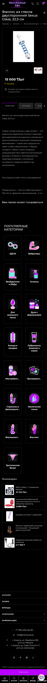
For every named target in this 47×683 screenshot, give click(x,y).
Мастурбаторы (12, 379)
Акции (5, 601)
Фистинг (34, 437)
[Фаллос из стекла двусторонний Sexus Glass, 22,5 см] (23, 46)
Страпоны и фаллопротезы (12, 408)
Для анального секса (12, 315)
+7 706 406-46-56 (24, 630)
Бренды (6, 608)
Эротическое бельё (13, 466)
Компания (8, 614)
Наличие (26, 106)
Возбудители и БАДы (13, 283)
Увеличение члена (34, 408)
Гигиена (34, 282)
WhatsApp (26, 657)
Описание (9, 106)
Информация (9, 620)
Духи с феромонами (34, 313)
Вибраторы (34, 254)
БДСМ (13, 254)
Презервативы (34, 379)
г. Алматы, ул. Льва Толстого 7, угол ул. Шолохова (25, 646)
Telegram (20, 657)
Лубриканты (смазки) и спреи (34, 348)
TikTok (33, 657)
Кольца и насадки (12, 346)
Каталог (6, 595)
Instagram (14, 657)
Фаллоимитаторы (12, 437)
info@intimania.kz (25, 635)
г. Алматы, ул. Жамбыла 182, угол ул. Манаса (25, 641)
